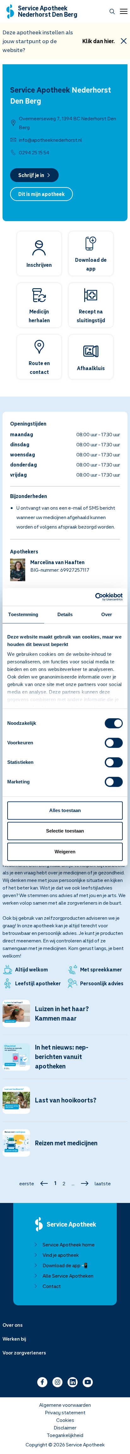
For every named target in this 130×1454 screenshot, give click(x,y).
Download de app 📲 (65, 1265)
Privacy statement (65, 1412)
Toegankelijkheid (65, 1435)
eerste (26, 1183)
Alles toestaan (65, 810)
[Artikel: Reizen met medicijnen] (65, 1146)
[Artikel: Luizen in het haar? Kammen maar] (65, 1017)
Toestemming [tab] (23, 614)
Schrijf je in (31, 175)
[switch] (114, 743)
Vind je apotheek (61, 1254)
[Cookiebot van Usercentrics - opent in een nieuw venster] (95, 597)
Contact (52, 1286)
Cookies (65, 1420)
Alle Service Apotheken (68, 1275)
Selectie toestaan (65, 830)
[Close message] (123, 41)
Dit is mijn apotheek (41, 194)
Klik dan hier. (98, 41)
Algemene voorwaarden (65, 1404)
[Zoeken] (112, 11)
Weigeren (65, 851)
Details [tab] (65, 614)
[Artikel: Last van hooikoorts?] (65, 1103)
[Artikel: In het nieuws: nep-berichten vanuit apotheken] (65, 1061)
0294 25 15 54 (34, 152)
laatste (103, 1183)
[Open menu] (122, 11)
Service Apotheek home (69, 1244)
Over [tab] (106, 614)
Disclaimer (65, 1427)
